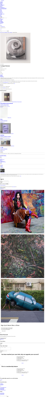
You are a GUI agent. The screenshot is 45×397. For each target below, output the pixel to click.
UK (0, 15)
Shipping (1, 75)
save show (1, 383)
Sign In (1, 25)
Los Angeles (1, 5)
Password (1, 181)
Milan (1, 6)
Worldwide (1, 2)
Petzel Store (3, 150)
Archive (1, 16)
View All (3, 32)
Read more (1, 138)
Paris (0, 9)
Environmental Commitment (3, 155)
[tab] (22, 75)
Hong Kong (1, 3)
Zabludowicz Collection (7, 136)
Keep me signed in (3, 187)
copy (7, 396)
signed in (4, 87)
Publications (5, 32)
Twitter (1, 166)
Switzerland (1, 12)
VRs (0, 18)
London (1, 4)
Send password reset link (3, 338)
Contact (1, 162)
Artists (1, 20)
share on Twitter (2, 388)
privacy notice (13, 186)
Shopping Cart (3, 26)
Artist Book (10, 32)
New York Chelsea (2, 7)
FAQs (0, 156)
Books (8, 32)
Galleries (1, 19)
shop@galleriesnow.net (5, 82)
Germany (1, 11)
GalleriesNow (2, 0)
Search (1, 343)
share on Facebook (2, 393)
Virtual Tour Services (2, 161)
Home (1, 32)
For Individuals (2, 22)
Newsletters (1, 160)
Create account (2, 188)
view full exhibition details (3, 387)
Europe (1, 14)
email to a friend (2, 389)
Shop (0, 23)
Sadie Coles (5, 120)
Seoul (1, 10)
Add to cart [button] (1, 122)
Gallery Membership (2, 159)
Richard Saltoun (8, 106)
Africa (1, 13)
